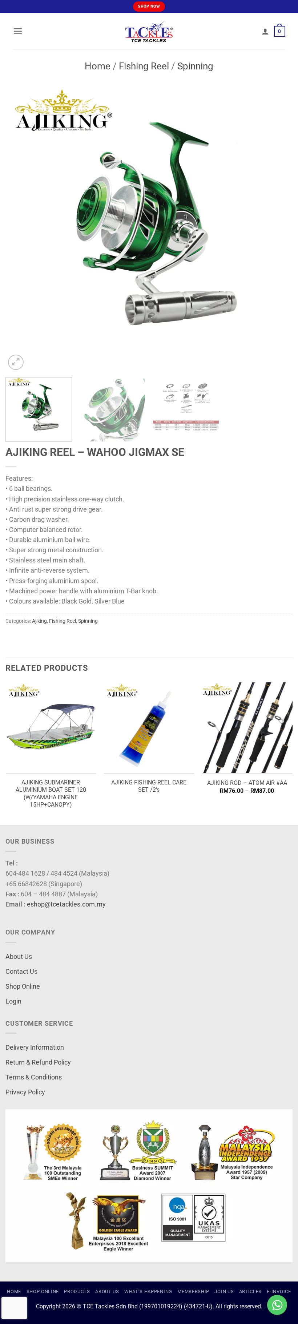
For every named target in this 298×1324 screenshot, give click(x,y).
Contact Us (21, 971)
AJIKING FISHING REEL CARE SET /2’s (148, 786)
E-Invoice (279, 1291)
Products (77, 1291)
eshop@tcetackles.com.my (66, 904)
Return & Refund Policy (38, 1062)
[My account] (265, 31)
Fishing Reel (144, 66)
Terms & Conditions (33, 1077)
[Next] (277, 228)
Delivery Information (34, 1047)
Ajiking (39, 621)
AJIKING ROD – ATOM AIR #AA (247, 782)
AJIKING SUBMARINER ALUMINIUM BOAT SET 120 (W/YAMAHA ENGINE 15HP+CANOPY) (51, 793)
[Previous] (20, 228)
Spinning (195, 66)
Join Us (224, 1291)
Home (97, 66)
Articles (250, 1291)
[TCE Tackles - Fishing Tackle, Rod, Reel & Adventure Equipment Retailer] (149, 31)
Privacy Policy (25, 1092)
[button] (18, 31)
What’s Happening (148, 1291)
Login (13, 1001)
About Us (18, 956)
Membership (193, 1291)
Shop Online (22, 986)
